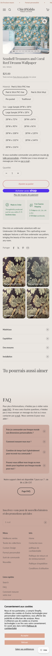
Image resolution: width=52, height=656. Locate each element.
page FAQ (7, 409)
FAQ (5, 587)
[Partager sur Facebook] (13, 248)
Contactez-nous (35, 543)
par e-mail (25, 161)
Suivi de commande (11, 557)
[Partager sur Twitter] (18, 248)
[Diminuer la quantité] (6, 173)
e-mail (17, 415)
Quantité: (7, 167)
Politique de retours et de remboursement (38, 557)
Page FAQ (26, 491)
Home (31, 538)
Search (6, 582)
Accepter (24, 635)
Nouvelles (7, 562)
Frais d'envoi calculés (20, 77)
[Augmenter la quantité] (18, 173)
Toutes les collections (12, 543)
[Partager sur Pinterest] (23, 248)
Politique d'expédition (38, 563)
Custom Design (9, 548)
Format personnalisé (11, 552)
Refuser (24, 642)
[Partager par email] (27, 248)
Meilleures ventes (10, 538)
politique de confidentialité (35, 549)
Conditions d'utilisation (39, 568)
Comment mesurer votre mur (11, 593)
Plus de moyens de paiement (26, 195)
